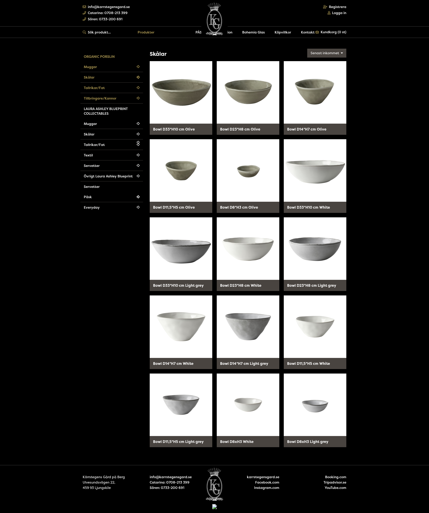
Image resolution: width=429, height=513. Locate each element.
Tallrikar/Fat (94, 87)
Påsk (88, 197)
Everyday (92, 207)
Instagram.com (266, 487)
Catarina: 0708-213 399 (108, 12)
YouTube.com (335, 487)
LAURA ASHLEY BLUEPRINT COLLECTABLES (106, 111)
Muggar (90, 66)
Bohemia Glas (253, 32)
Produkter (146, 32)
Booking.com (335, 477)
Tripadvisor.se (335, 482)
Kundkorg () (333, 32)
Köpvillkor (283, 32)
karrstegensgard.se (263, 477)
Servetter (92, 165)
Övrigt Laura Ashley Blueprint (108, 176)
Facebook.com (267, 482)
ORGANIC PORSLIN (99, 56)
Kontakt (308, 32)
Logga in (339, 13)
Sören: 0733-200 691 (105, 19)
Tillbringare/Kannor (100, 98)
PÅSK (200, 32)
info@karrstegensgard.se (109, 6)
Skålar (89, 77)
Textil (88, 155)
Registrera (337, 6)
